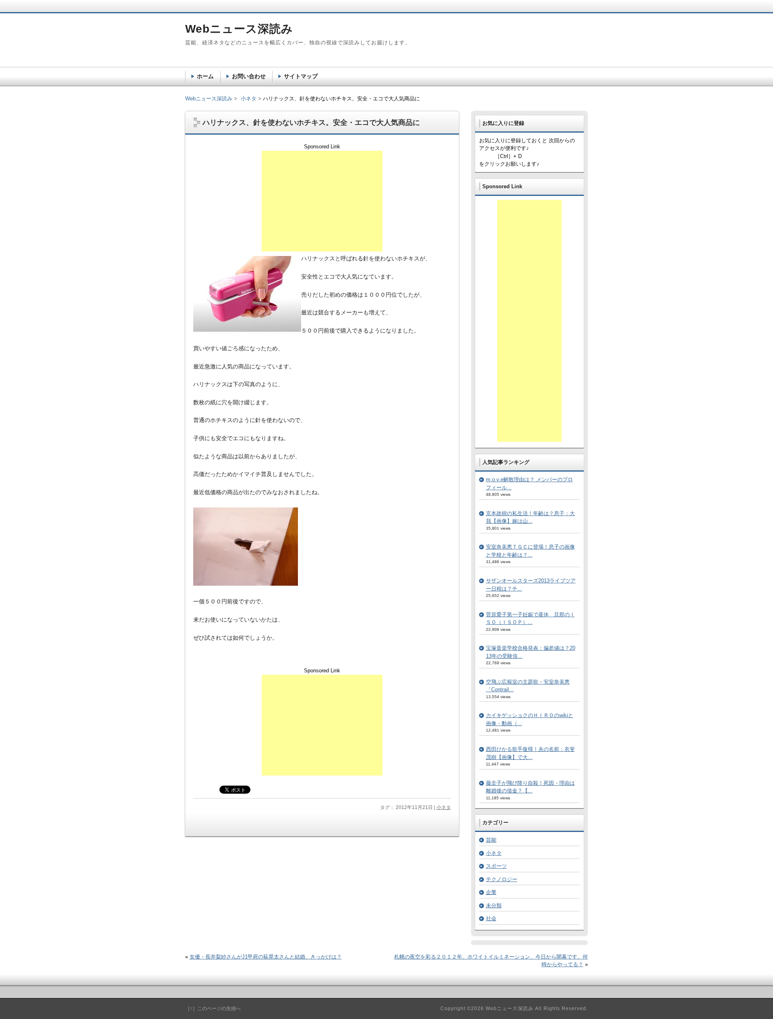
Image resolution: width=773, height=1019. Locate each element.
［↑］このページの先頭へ (213, 1008)
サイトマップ (301, 76)
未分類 (494, 906)
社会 (491, 918)
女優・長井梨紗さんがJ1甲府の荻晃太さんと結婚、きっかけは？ (266, 957)
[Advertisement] (322, 201)
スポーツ (496, 866)
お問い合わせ (249, 76)
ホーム (205, 76)
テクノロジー (501, 879)
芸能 (491, 840)
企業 (491, 892)
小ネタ (443, 807)
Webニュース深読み (208, 99)
